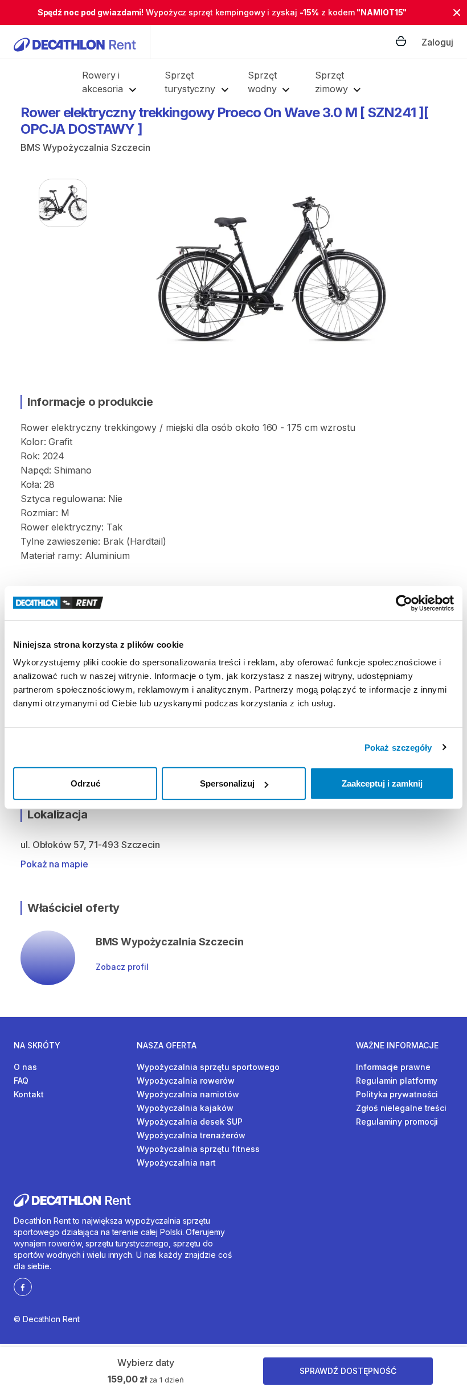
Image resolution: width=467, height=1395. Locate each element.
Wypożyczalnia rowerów (186, 1080)
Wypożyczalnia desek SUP (190, 1121)
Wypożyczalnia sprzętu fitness (198, 1149)
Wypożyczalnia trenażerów (191, 1135)
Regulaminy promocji (397, 1121)
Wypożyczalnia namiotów (188, 1094)
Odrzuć (85, 783)
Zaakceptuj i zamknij (382, 783)
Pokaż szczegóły (398, 747)
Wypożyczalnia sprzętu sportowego (208, 1067)
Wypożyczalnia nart (176, 1162)
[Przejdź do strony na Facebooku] (22, 1286)
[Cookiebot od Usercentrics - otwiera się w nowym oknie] (404, 602)
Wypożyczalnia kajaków (185, 1108)
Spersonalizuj (227, 783)
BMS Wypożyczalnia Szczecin (85, 147)
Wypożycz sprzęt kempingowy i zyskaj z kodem (222, 12)
